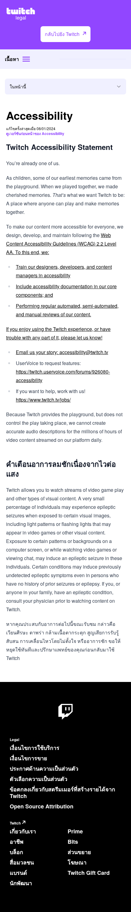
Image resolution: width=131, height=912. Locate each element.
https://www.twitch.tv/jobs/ (43, 399)
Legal (14, 739)
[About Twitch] (65, 712)
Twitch (15, 823)
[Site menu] (26, 59)
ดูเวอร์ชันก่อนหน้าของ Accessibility (35, 133)
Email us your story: (37, 352)
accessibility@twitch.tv (83, 352)
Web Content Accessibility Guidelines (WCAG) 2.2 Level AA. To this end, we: (61, 244)
